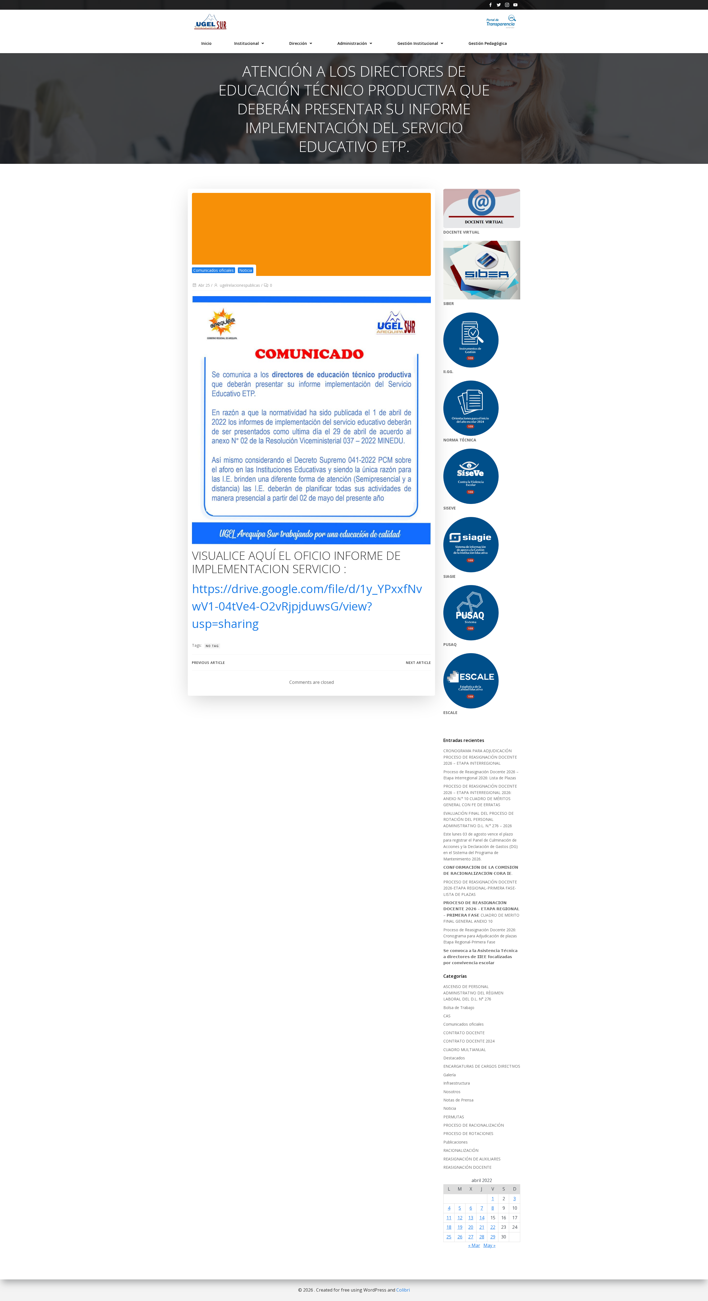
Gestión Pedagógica (487, 43)
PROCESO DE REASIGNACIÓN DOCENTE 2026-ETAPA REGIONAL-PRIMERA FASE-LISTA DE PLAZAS (480, 888)
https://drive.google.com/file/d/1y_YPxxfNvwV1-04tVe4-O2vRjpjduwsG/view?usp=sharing (307, 606)
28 (481, 1237)
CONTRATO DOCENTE (464, 1032)
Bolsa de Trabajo (458, 1007)
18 (448, 1227)
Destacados (454, 1058)
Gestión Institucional (417, 43)
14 (481, 1218)
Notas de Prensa (458, 1100)
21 (481, 1227)
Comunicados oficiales (213, 270)
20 (470, 1227)
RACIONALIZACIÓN (460, 1150)
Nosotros (451, 1091)
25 (448, 1237)
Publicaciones (455, 1142)
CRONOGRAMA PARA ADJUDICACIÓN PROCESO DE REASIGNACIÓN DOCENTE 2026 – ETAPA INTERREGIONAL (480, 757)
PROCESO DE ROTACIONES (468, 1133)
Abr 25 (204, 285)
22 (492, 1227)
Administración (352, 43)
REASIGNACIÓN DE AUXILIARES (472, 1159)
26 (459, 1237)
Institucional (246, 43)
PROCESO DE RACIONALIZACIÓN (473, 1125)
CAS (447, 1015)
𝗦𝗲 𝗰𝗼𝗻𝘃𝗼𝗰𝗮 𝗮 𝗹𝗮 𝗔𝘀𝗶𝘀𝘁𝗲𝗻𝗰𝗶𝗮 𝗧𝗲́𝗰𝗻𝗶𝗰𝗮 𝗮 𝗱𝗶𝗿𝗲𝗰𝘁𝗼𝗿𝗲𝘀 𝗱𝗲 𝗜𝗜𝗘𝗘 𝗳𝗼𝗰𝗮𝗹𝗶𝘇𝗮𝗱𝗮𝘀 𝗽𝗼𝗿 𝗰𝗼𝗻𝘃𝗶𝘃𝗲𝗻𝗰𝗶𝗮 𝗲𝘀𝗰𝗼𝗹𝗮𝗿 (480, 957)
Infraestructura (456, 1083)
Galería (449, 1074)
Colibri (403, 1290)
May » (489, 1245)
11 (448, 1218)
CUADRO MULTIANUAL (464, 1049)
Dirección (298, 43)
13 (470, 1218)
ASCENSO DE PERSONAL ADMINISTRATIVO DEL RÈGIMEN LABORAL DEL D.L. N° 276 (473, 993)
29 (492, 1237)
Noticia (245, 270)
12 (459, 1218)
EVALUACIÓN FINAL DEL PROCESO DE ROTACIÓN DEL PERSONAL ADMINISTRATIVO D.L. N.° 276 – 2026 (478, 819)
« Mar (474, 1245)
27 (470, 1237)
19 (459, 1227)
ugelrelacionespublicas (240, 285)
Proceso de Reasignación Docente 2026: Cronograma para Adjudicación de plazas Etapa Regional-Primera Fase (480, 936)
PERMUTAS (453, 1116)
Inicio (206, 43)
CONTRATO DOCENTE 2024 (468, 1041)
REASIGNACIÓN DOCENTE (467, 1167)
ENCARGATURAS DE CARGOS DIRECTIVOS (481, 1066)
